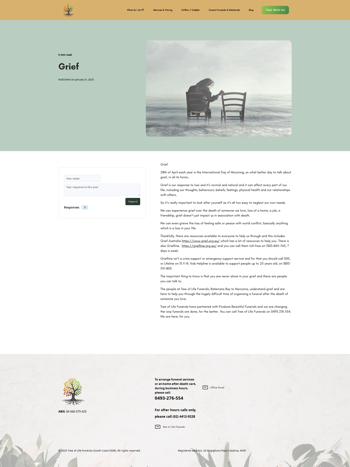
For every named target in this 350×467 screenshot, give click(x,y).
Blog (251, 10)
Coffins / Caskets (190, 10)
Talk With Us (275, 10)
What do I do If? (135, 10)
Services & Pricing (162, 10)
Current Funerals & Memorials (224, 10)
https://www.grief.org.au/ (201, 241)
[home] (68, 10)
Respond (133, 201)
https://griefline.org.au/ (199, 246)
